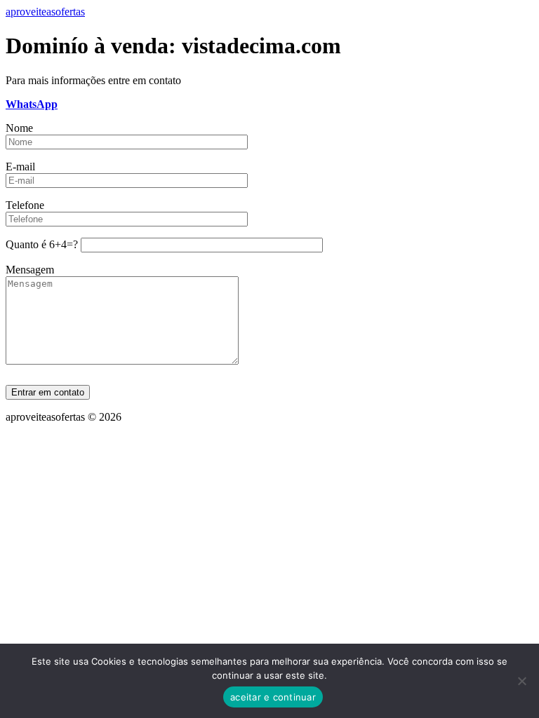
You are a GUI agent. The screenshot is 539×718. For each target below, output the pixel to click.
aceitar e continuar (273, 697)
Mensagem (30, 270)
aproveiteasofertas (45, 12)
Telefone (25, 205)
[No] (521, 681)
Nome (19, 128)
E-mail (20, 166)
